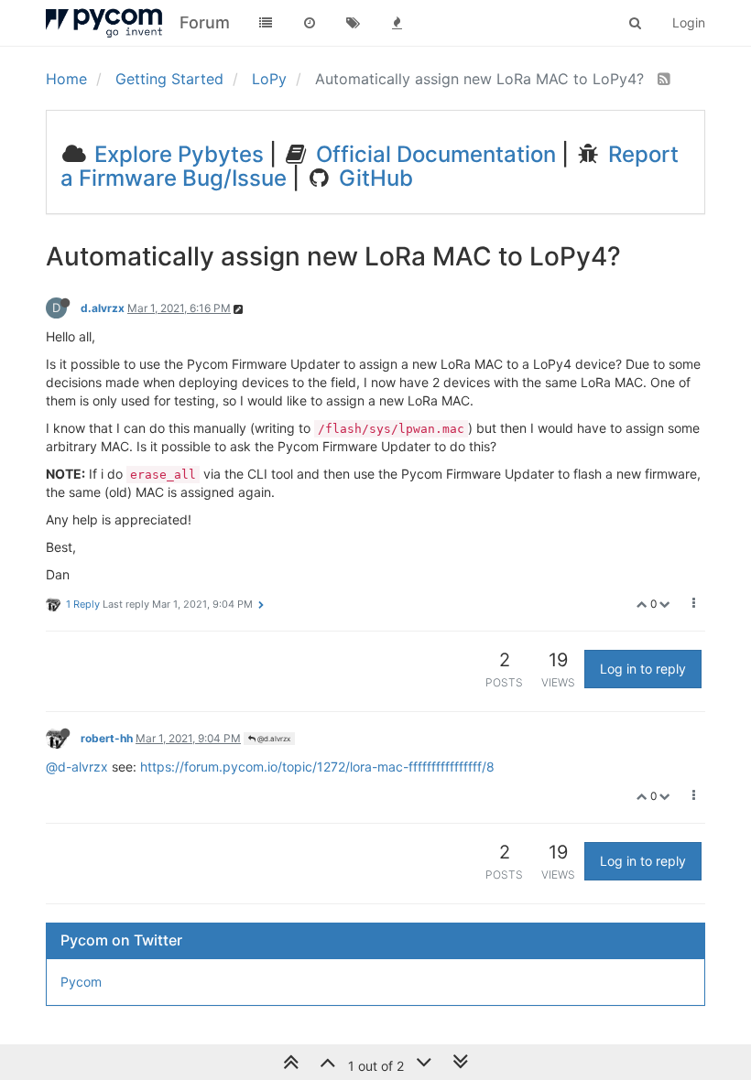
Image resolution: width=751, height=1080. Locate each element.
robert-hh (107, 738)
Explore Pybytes (176, 154)
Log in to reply (643, 668)
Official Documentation (433, 154)
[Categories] (266, 23)
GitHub (373, 178)
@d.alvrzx (273, 738)
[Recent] (310, 23)
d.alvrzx (103, 308)
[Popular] (397, 23)
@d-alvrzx (77, 766)
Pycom (81, 981)
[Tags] (354, 23)
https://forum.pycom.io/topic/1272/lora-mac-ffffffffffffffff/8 (317, 766)
